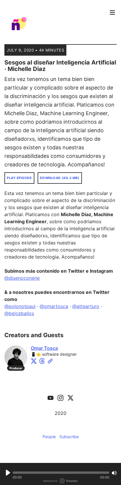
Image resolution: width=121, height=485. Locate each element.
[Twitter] (34, 361)
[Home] (54, 23)
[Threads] (42, 361)
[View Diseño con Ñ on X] (70, 397)
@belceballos (19, 313)
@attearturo (85, 306)
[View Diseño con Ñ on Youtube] (50, 397)
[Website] (50, 361)
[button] (61, 472)
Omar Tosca (44, 348)
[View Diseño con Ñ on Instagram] (60, 397)
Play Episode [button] (19, 178)
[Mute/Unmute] (114, 473)
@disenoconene (22, 278)
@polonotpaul (20, 306)
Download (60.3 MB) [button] (60, 178)
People (49, 436)
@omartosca (54, 306)
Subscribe (69, 436)
